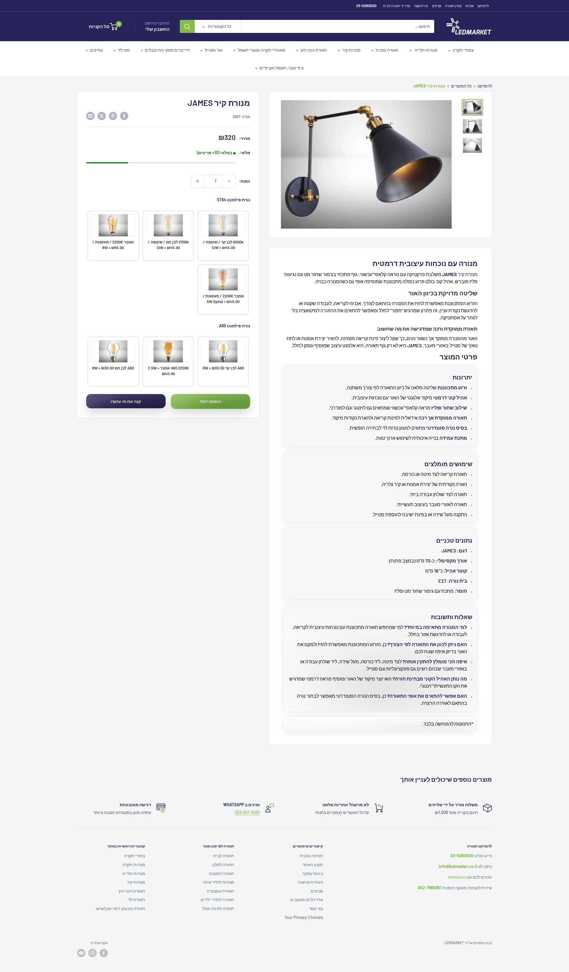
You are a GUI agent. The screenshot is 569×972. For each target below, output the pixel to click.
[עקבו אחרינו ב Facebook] (104, 953)
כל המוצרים (461, 85)
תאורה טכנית (387, 49)
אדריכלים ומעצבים (306, 899)
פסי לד (124, 49)
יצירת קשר (421, 6)
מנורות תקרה (133, 864)
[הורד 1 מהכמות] (229, 181)
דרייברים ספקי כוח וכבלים (167, 49)
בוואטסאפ (457, 876)
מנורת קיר (467, 274)
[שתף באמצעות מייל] (90, 116)
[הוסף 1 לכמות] (197, 181)
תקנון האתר (313, 864)
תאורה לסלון (223, 864)
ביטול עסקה (313, 873)
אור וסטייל (214, 49)
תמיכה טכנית (311, 855)
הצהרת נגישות (310, 882)
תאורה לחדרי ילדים (217, 899)
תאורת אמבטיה (220, 890)
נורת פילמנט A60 (234, 325)
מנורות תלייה (425, 49)
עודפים (96, 49)
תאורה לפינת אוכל (218, 908)
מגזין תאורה (453, 6)
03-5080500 (366, 5)
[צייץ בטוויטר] (102, 116)
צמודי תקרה (463, 49)
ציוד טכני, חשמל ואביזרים (282, 67)
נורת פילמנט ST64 (233, 199)
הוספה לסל (210, 401)
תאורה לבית (223, 855)
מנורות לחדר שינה (218, 882)
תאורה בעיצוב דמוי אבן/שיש (120, 908)
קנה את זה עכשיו (126, 401)
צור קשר (316, 908)
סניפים (436, 6)
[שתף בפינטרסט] (113, 116)
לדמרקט (483, 6)
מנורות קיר (351, 49)
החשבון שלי (157, 29)
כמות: (244, 181)
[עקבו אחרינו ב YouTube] (81, 953)
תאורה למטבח (221, 873)
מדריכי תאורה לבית (396, 6)
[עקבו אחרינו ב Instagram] (92, 953)
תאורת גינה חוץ (314, 49)
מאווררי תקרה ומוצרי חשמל (261, 49)
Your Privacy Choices (303, 917)
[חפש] (187, 26)
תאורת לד (136, 899)
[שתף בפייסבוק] (124, 116)
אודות (470, 6)
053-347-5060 (247, 812)
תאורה (326, 310)
